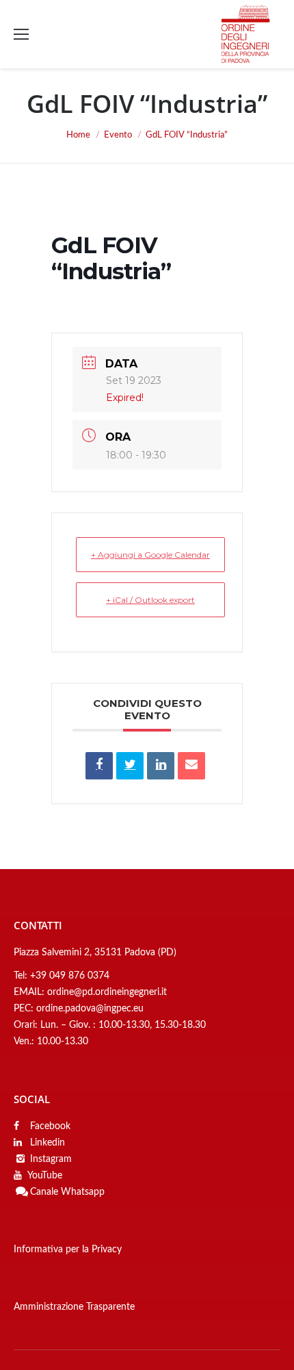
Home (78, 135)
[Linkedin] (160, 765)
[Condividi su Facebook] (99, 765)
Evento (118, 135)
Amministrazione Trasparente (74, 1307)
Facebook (48, 1126)
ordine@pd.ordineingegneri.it (107, 992)
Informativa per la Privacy (68, 1249)
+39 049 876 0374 (69, 976)
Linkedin (46, 1143)
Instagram (51, 1159)
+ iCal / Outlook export (150, 600)
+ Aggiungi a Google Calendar (150, 555)
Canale (44, 1192)
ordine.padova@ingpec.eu (90, 1008)
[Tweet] (130, 765)
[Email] (191, 765)
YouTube (44, 1175)
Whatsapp (83, 1192)
